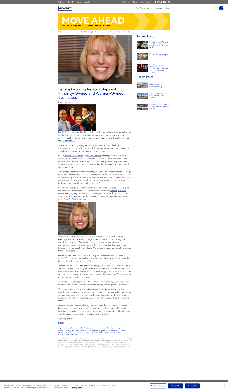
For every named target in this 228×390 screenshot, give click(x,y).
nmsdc (122, 330)
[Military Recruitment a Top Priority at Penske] (142, 56)
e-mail (72, 311)
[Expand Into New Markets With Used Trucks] (142, 96)
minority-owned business (68, 330)
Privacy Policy (77, 387)
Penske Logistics (94, 155)
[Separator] (62, 323)
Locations (157, 8)
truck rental (114, 332)
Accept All (192, 386)
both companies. (67, 140)
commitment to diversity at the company (75, 245)
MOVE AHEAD (93, 20)
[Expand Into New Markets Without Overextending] (142, 86)
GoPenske (61, 2)
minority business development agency (108, 328)
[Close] (224, 385)
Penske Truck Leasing (67, 132)
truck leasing (103, 332)
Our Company (142, 8)
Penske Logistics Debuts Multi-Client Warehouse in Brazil (159, 106)
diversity (79, 328)
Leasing (78, 2)
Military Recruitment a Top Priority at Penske (158, 55)
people (81, 332)
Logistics (87, 2)
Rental (70, 2)
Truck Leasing (75, 32)
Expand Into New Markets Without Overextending (156, 85)
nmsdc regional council (67, 332)
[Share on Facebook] (59, 323)
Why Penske (126, 2)
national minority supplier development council (99, 330)
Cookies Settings (158, 386)
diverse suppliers (68, 328)
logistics (87, 328)
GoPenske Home (63, 32)
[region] (114, 386)
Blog (167, 8)
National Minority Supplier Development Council (102, 255)
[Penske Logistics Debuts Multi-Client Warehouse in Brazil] (142, 107)
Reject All (175, 386)
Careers (135, 2)
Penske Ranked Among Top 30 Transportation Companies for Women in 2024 (158, 45)
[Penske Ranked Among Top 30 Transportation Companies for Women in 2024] (142, 44)
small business (91, 332)
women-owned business (67, 334)
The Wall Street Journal (79, 199)
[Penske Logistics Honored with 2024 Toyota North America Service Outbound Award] (142, 67)
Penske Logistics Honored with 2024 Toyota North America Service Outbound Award (158, 68)
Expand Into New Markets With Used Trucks (157, 95)
